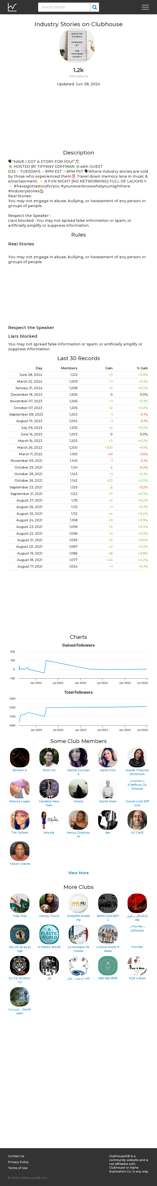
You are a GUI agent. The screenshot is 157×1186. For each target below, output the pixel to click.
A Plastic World (49, 947)
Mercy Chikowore (78, 834)
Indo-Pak (20, 916)
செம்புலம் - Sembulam (20, 1011)
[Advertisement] (78, 120)
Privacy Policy (18, 1162)
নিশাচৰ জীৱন (137, 947)
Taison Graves (19, 864)
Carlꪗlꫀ (78, 801)
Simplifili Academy (78, 918)
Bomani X (20, 770)
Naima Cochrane (78, 772)
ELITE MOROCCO (20, 980)
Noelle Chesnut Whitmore (137, 772)
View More (78, 873)
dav (107, 832)
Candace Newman (49, 803)
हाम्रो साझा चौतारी (108, 978)
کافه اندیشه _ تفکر (78, 978)
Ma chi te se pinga (20, 949)
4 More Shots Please (107, 949)
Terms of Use (18, 1168)
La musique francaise (78, 949)
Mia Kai (49, 832)
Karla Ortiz (108, 770)
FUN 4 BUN (137, 978)
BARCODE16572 (108, 918)
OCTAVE (137, 832)
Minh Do (49, 770)
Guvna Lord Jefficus (137, 803)
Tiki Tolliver (19, 832)
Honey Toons (49, 916)
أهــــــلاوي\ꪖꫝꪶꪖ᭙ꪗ (137, 918)
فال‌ (49, 978)
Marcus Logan (19, 801)
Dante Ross (108, 801)
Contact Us (16, 1156)
